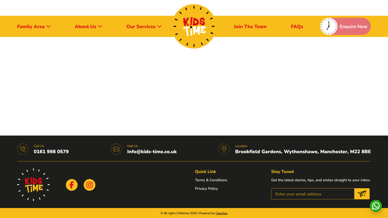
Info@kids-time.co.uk (152, 151)
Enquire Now (353, 26)
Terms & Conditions (211, 179)
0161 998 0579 (51, 151)
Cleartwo (221, 213)
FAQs (297, 26)
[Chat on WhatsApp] (376, 206)
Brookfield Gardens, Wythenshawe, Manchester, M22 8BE (303, 151)
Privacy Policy (206, 188)
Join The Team (250, 26)
